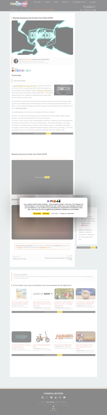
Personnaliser (54, 213)
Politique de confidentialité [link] (67, 213)
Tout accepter (37, 213)
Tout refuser (46, 213)
